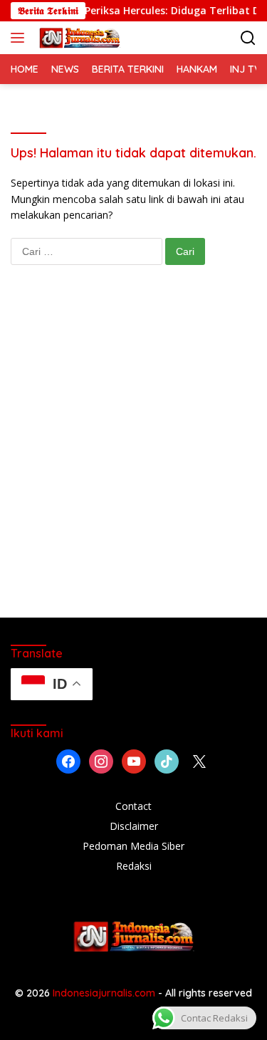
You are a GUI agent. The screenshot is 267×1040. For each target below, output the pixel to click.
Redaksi (134, 866)
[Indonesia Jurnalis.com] (77, 38)
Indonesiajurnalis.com (105, 993)
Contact (133, 806)
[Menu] (20, 38)
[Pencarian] (248, 38)
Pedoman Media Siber (133, 846)
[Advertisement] (133, 455)
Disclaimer (134, 826)
